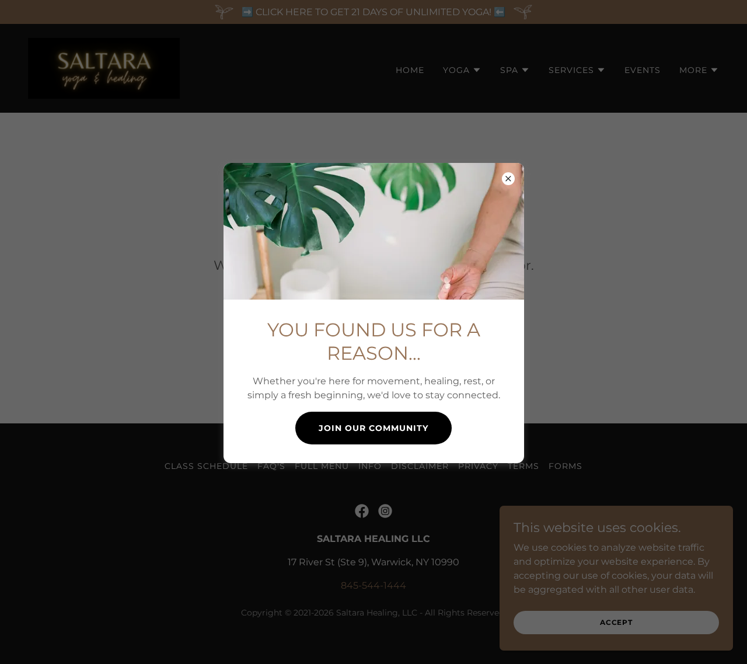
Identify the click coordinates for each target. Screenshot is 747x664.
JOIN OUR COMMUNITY (373, 428)
